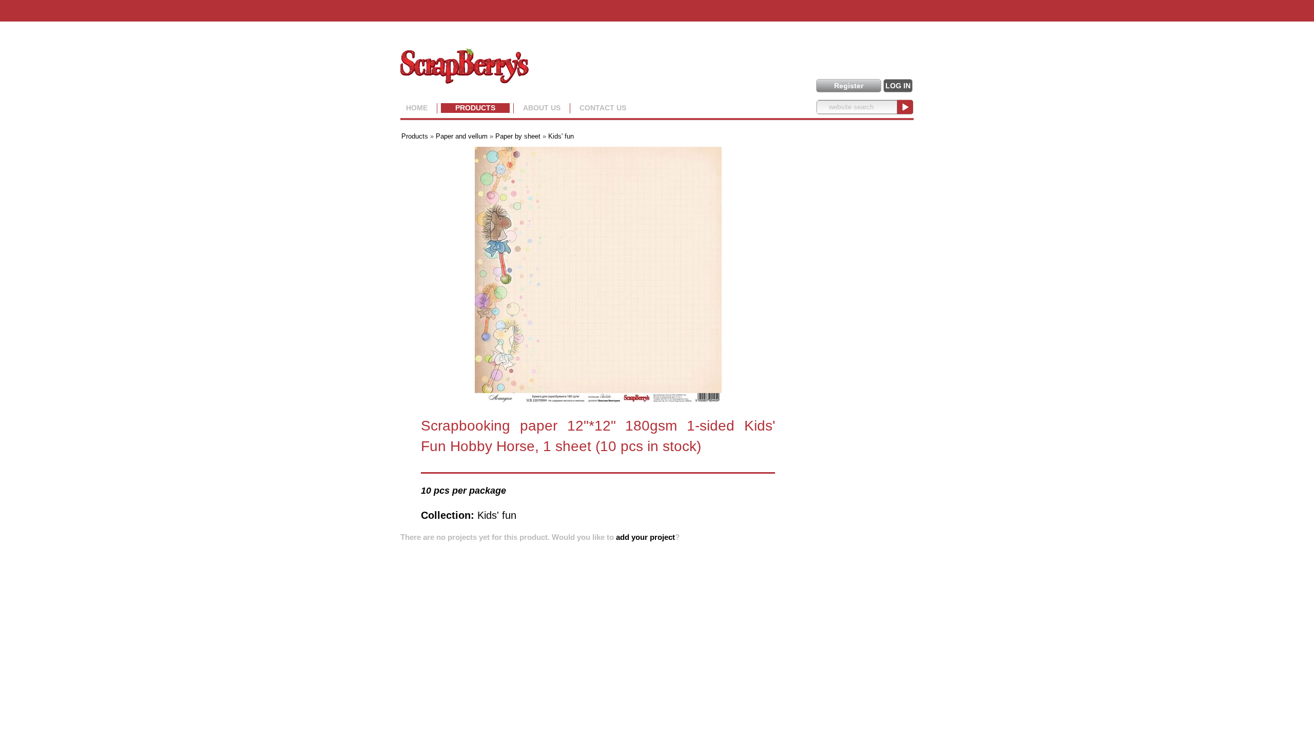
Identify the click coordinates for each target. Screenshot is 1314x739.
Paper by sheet (517, 136)
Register (848, 86)
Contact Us (602, 108)
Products (475, 108)
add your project (645, 537)
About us (542, 108)
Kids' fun (561, 136)
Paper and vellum (462, 136)
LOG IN (898, 86)
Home (417, 108)
